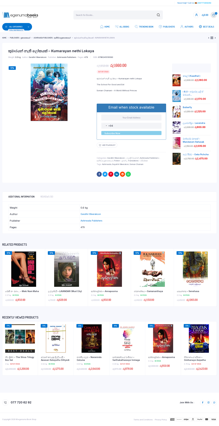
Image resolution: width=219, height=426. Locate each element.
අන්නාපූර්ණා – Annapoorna (104, 291)
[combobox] (107, 126)
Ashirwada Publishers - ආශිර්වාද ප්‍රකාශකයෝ (52, 38)
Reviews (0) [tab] (47, 196)
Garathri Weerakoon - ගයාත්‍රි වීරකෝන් (123, 158)
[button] (107, 145)
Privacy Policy (161, 420)
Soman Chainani (136, 164)
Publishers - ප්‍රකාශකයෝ (20, 38)
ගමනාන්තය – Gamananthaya (148, 291)
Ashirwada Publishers (66, 57)
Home (107, 26)
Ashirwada (106, 164)
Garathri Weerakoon (37, 57)
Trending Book (146, 26)
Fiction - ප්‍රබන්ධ (120, 161)
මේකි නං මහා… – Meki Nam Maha (22, 291)
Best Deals (208, 26)
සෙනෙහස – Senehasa (188, 291)
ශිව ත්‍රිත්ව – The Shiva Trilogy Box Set (19, 358)
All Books (124, 26)
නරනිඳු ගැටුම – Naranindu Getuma (89, 358)
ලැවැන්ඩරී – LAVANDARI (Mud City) (65, 291)
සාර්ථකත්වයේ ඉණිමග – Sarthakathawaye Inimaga (126, 358)
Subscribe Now (112, 133)
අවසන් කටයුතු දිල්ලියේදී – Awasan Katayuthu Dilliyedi (55, 358)
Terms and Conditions (143, 420)
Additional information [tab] (21, 196)
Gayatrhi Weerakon (120, 164)
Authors (189, 26)
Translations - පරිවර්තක (138, 161)
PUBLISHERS (169, 26)
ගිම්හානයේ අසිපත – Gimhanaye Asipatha (195, 358)
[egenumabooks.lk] (20, 15)
